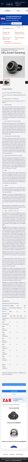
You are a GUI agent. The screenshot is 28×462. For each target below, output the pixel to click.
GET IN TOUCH (19, 454)
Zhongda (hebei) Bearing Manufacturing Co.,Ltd (12, 49)
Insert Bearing (4, 50)
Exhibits (7, 11)
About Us (6, 454)
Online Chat (17, 23)
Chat (14, 394)
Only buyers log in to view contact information (14, 385)
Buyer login (22, 2)
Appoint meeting (7, 23)
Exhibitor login (18, 3)
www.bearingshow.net (16, 460)
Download (12, 454)
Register (17, 2)
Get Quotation (14, 391)
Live (18, 11)
